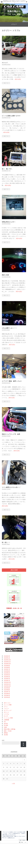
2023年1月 (7, 680)
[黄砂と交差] (7, 295)
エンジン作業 (7, 704)
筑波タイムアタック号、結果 (11, 434)
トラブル (6, 714)
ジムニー (6, 708)
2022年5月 (7, 695)
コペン (6, 706)
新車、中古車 (7, 731)
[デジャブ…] (7, 83)
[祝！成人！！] (7, 562)
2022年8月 (7, 689)
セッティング (7, 710)
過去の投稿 (14, 570)
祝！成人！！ (6, 542)
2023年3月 (7, 676)
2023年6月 (7, 671)
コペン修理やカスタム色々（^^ (11, 487)
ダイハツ (6, 712)
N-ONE (6, 725)
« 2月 (13, 783)
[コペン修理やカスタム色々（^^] (7, 509)
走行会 (6, 723)
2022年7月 (7, 691)
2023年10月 (7, 663)
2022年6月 (7, 693)
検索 (3, 740)
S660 (5, 727)
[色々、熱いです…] (7, 189)
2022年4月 (7, 697)
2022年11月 (7, 684)
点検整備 (6, 719)
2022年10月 (7, 686)
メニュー (14, 24)
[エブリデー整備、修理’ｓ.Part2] (7, 401)
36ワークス (7, 703)
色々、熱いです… (7, 169)
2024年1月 (7, 658)
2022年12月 (7, 682)
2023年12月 (7, 660)
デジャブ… (5, 63)
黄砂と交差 (5, 275)
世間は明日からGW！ (9, 222)
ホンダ (6, 716)
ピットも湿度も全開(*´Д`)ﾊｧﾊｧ (11, 116)
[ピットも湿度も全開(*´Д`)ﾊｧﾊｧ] (7, 136)
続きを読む (18, 79)
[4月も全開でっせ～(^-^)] (7, 348)
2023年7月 (7, 669)
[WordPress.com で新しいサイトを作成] (14, 2)
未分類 (6, 734)
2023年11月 (7, 661)
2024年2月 (7, 656)
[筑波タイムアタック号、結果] (7, 454)
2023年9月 (7, 665)
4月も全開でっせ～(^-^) (9, 328)
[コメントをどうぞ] (5, 83)
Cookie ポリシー (11, 837)
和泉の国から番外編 (9, 729)
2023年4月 (7, 675)
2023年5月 (7, 673)
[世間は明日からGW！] (7, 242)
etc (5, 721)
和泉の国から (14, 11)
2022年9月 (7, 688)
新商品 (6, 733)
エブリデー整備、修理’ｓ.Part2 (12, 381)
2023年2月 (7, 678)
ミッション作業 (8, 718)
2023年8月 (7, 667)
